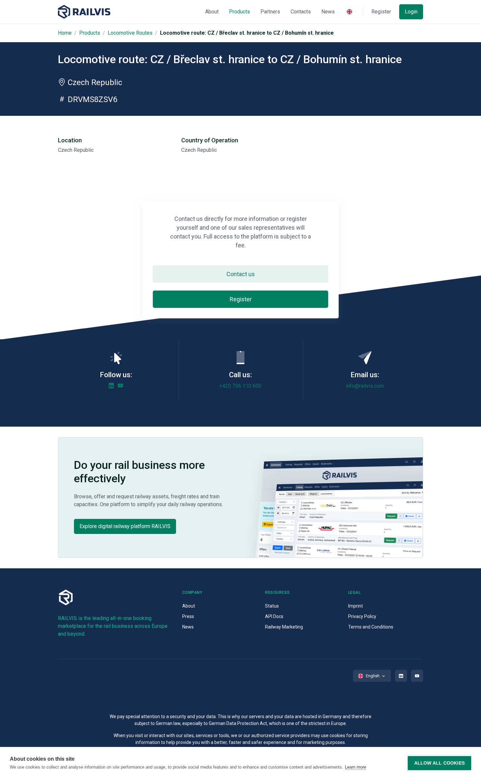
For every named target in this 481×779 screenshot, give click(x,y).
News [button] (328, 12)
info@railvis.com (365, 386)
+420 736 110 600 (240, 386)
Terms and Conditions (370, 626)
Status (272, 606)
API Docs (274, 616)
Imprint (355, 606)
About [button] (212, 12)
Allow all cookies (439, 763)
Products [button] (239, 12)
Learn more (355, 767)
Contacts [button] (301, 12)
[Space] (84, 12)
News (188, 626)
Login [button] (411, 12)
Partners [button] (270, 12)
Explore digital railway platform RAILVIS (125, 526)
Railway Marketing (284, 626)
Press (188, 616)
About (188, 606)
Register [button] (381, 12)
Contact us (240, 274)
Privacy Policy (362, 616)
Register (241, 299)
